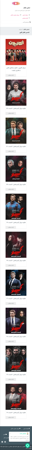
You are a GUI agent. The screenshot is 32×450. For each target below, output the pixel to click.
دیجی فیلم (26, 29)
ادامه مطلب (11, 75)
